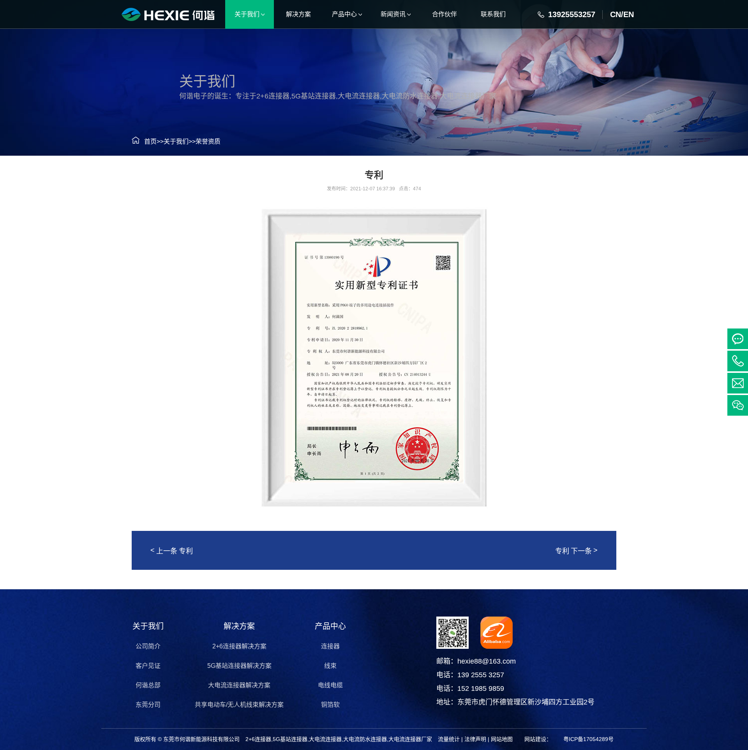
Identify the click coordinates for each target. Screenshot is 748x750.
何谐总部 (148, 685)
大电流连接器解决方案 (239, 685)
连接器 (330, 646)
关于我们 (176, 141)
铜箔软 (330, 704)
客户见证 (148, 665)
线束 (330, 665)
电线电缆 (330, 685)
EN (628, 14)
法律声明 (475, 739)
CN (615, 14)
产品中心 (330, 626)
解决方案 (239, 626)
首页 (150, 141)
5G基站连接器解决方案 (239, 665)
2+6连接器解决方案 (239, 646)
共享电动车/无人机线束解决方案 (239, 704)
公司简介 (148, 646)
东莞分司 (148, 704)
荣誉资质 (208, 141)
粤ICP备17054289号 (588, 739)
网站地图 (502, 739)
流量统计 (449, 739)
